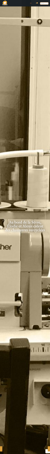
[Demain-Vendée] (5, 3)
